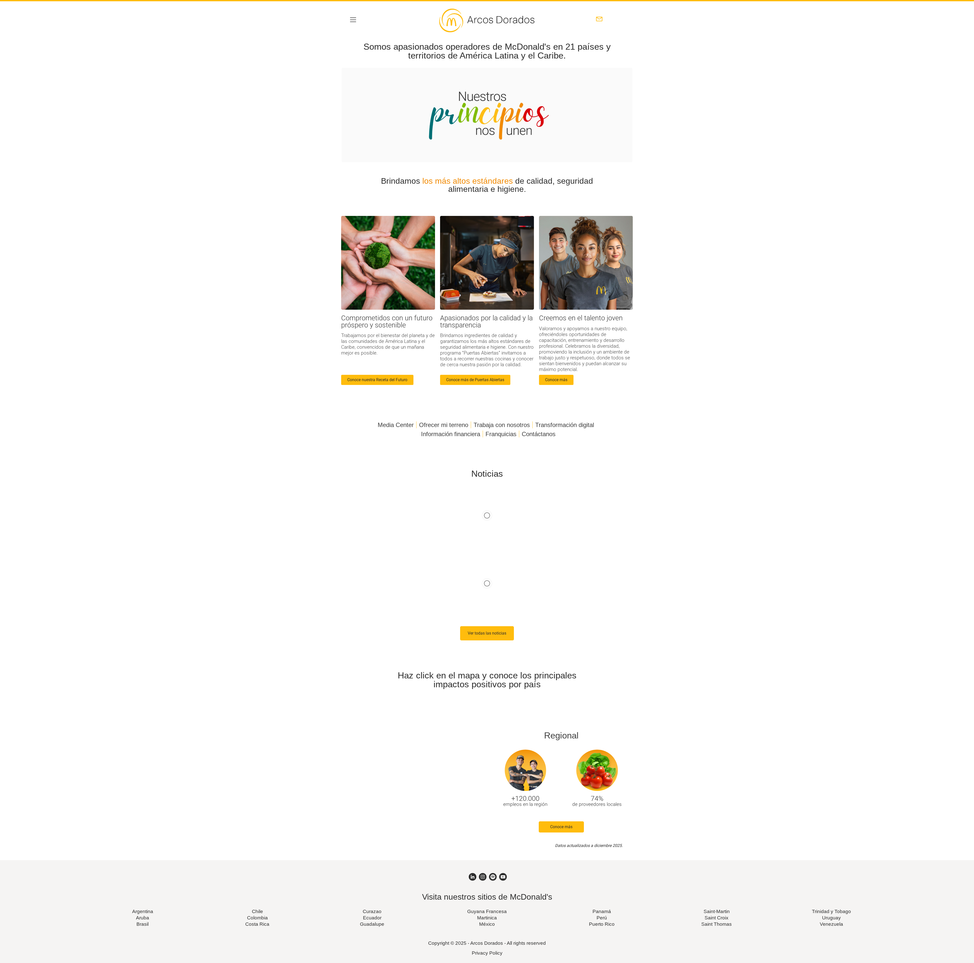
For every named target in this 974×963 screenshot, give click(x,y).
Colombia (257, 917)
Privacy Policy (487, 953)
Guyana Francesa (487, 911)
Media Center (396, 424)
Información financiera (450, 434)
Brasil (142, 924)
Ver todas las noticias (487, 633)
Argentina (142, 911)
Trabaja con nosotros (502, 424)
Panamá (602, 911)
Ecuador (372, 917)
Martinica (487, 917)
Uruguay (831, 917)
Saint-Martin (717, 911)
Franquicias (500, 434)
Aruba (142, 917)
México (487, 924)
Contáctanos (538, 434)
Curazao (372, 911)
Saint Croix (716, 917)
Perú (602, 917)
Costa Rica (257, 924)
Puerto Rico (602, 924)
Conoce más (561, 826)
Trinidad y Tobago (831, 911)
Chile (257, 911)
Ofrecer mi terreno (443, 424)
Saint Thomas (716, 924)
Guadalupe (372, 924)
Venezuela (831, 924)
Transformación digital (564, 424)
